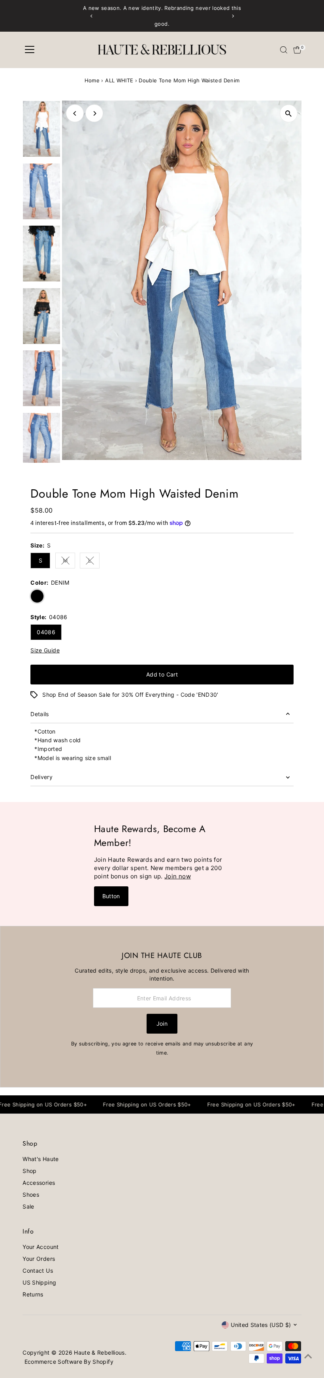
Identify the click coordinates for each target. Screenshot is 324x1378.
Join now (177, 876)
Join (162, 1023)
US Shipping (39, 1282)
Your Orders (39, 1258)
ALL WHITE (119, 80)
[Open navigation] (30, 50)
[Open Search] (283, 49)
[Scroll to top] (308, 1356)
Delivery (41, 777)
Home (92, 80)
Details (39, 714)
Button (111, 896)
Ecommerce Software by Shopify (68, 1361)
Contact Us (38, 1270)
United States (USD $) (261, 1324)
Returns (33, 1294)
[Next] (232, 16)
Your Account (40, 1246)
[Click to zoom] (289, 113)
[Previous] (91, 16)
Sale (28, 1206)
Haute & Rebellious (99, 1352)
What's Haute (40, 1159)
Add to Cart (162, 674)
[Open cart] (297, 49)
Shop (29, 1170)
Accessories (39, 1182)
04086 (46, 632)
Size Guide (45, 650)
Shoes (31, 1194)
